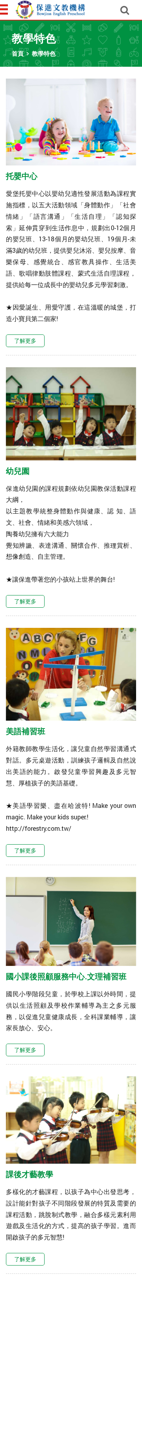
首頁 (18, 53)
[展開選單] (4, 9)
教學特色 (44, 53)
